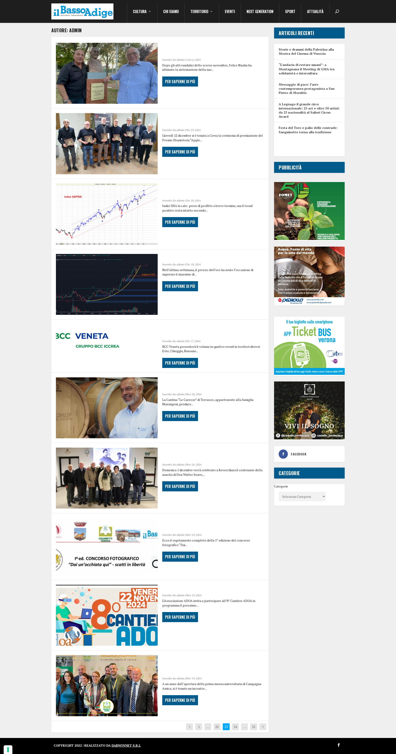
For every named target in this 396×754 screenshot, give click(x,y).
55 (253, 726)
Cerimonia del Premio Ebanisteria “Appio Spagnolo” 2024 (206, 119)
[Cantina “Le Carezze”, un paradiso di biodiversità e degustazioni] (107, 407)
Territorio (199, 12)
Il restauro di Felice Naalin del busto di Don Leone (210, 49)
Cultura (140, 12)
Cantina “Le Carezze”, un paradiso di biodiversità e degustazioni (201, 383)
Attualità (315, 12)
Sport (290, 12)
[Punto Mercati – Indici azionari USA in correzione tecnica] (107, 214)
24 (235, 726)
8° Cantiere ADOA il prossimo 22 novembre (208, 588)
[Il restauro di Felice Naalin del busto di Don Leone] (107, 73)
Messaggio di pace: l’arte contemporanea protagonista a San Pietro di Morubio (307, 88)
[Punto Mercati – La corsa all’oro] (107, 284)
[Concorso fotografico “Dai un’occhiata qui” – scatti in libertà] (107, 546)
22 (217, 726)
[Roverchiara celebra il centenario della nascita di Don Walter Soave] (107, 478)
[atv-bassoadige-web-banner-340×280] (309, 373)
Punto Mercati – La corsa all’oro (199, 257)
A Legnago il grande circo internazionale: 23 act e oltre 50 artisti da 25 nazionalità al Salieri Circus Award (309, 110)
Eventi (230, 12)
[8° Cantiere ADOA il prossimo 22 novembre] (107, 615)
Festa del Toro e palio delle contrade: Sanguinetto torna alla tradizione (308, 129)
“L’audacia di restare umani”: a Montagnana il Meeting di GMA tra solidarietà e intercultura (306, 69)
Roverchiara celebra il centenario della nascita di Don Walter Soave (207, 454)
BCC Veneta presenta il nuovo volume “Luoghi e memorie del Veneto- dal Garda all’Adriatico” (213, 330)
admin (180, 59)
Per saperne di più (180, 81)
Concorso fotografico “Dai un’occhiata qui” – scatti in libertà (212, 524)
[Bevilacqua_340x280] (309, 438)
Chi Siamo (171, 12)
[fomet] (309, 239)
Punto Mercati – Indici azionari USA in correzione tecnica (203, 190)
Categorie (281, 486)
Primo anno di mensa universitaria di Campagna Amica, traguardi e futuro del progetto (206, 665)
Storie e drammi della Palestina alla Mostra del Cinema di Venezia (306, 51)
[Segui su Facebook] (338, 745)
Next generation (260, 12)
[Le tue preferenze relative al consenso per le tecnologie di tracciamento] (8, 749)
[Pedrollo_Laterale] (309, 303)
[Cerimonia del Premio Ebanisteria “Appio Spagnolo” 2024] (107, 143)
